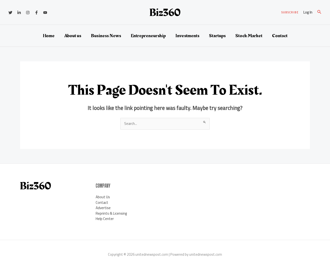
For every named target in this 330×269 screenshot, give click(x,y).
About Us (103, 196)
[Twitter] (10, 12)
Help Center (105, 218)
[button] (290, 12)
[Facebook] (36, 12)
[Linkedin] (19, 12)
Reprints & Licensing (111, 213)
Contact (279, 35)
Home (49, 35)
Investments (187, 35)
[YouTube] (45, 12)
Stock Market (248, 35)
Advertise (103, 207)
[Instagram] (28, 12)
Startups (217, 35)
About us (72, 35)
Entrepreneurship (148, 35)
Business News (106, 35)
